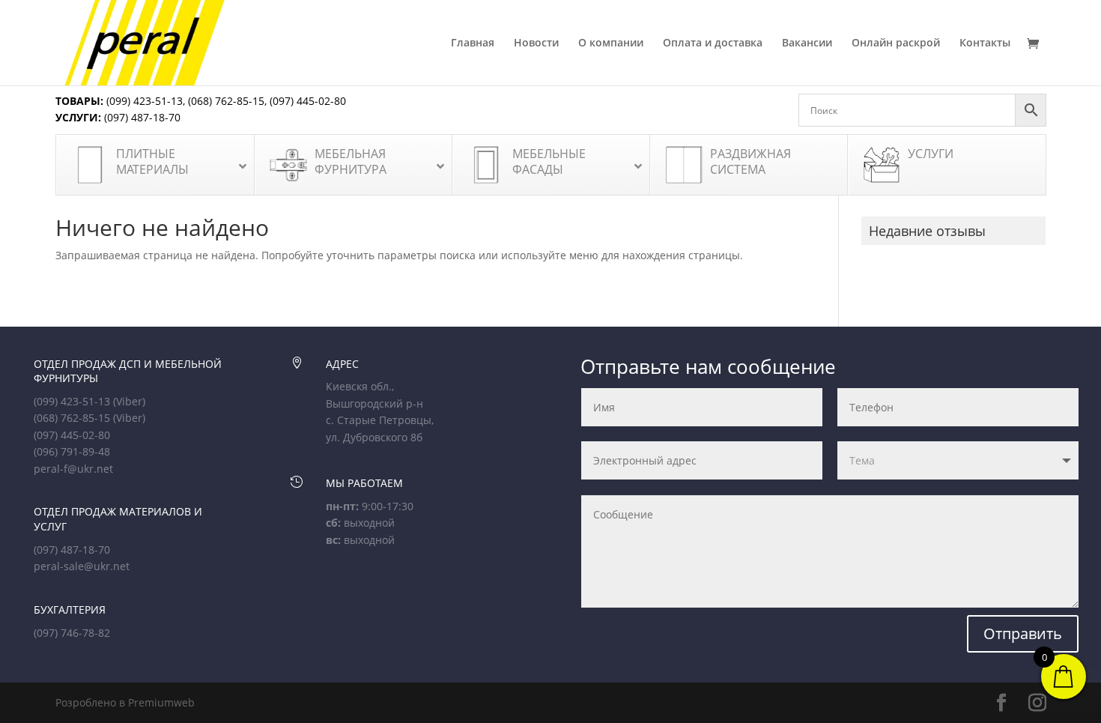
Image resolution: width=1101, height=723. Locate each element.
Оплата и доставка (712, 43)
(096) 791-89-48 (72, 451)
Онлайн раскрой (896, 43)
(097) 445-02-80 (308, 101)
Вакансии (807, 43)
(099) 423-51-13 (143, 101)
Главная (472, 43)
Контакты (984, 43)
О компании (610, 43)
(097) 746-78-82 (72, 633)
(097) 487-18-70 (141, 117)
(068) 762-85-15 (226, 101)
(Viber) (129, 401)
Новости (536, 43)
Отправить (1022, 633)
